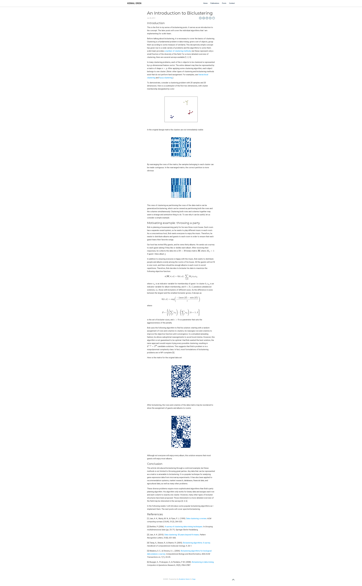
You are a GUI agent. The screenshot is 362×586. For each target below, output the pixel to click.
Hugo (194, 579)
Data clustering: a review (196, 518)
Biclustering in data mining (203, 562)
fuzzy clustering (165, 78)
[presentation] (181, 62)
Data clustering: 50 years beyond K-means (181, 535)
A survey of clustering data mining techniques (183, 526)
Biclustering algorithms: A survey (196, 543)
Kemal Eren (134, 3)
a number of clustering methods (178, 51)
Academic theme (184, 579)
